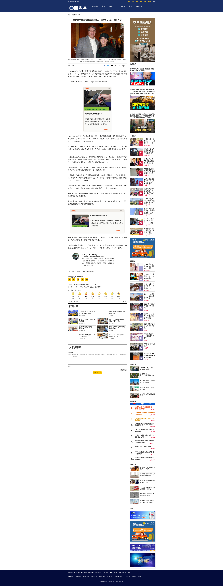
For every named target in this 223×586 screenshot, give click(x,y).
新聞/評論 (95, 6)
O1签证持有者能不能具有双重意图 (149, 306)
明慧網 (128, 576)
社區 (103, 6)
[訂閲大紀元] (142, 518)
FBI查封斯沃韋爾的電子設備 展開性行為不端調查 (149, 171)
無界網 (139, 576)
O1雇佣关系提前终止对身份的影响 (149, 326)
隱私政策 (91, 572)
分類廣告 (122, 6)
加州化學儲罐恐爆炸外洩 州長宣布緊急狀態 (149, 355)
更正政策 (77, 572)
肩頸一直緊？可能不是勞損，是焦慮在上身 (149, 286)
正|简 (123, 66)
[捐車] (142, 258)
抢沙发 (125, 301)
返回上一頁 (97, 373)
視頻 (130, 6)
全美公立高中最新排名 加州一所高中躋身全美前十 (149, 141)
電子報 (149, 1)
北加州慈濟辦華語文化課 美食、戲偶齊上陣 (149, 191)
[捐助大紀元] (142, 550)
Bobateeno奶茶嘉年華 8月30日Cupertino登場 (149, 221)
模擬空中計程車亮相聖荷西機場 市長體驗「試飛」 (149, 151)
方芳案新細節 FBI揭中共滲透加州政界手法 (149, 161)
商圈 (145, 1)
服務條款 (84, 572)
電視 (129, 1)
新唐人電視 (86, 576)
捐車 (137, 1)
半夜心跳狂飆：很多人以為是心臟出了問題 (149, 266)
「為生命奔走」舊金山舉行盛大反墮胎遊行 (87, 287)
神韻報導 (74, 15)
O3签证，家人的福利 (149, 345)
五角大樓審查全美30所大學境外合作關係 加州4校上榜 (149, 181)
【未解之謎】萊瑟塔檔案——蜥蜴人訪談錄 (149, 276)
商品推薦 (139, 6)
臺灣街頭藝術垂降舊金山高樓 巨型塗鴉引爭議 (149, 211)
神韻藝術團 (94, 576)
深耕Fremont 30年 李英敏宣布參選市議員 (149, 316)
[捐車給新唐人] (142, 61)
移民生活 (112, 6)
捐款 (141, 1)
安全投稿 (98, 572)
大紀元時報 (102, 576)
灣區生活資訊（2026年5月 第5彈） (149, 336)
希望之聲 (109, 576)
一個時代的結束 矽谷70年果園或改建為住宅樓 (149, 201)
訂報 (133, 1)
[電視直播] (142, 567)
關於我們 (70, 572)
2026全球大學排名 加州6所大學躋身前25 (149, 296)
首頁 (69, 15)
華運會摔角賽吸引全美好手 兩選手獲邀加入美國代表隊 (149, 231)
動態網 (134, 576)
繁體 (154, 1)
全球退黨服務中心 (119, 576)
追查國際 (78, 576)
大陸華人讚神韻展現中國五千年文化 (85, 284)
